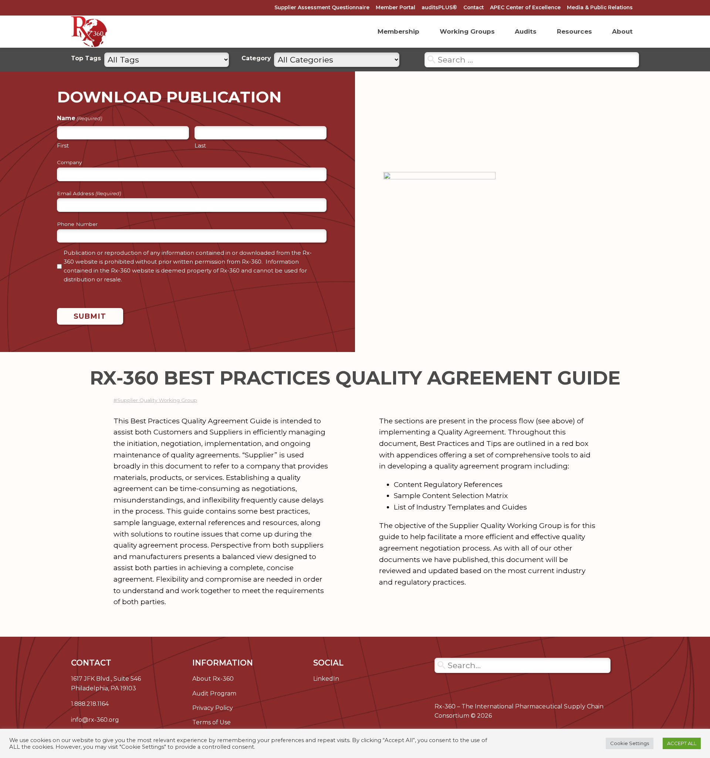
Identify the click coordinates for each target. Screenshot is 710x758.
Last (200, 145)
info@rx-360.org (95, 719)
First (63, 145)
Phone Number (77, 224)
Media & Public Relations (600, 7)
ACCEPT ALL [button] (681, 743)
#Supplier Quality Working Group (155, 400)
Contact (473, 7)
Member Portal (395, 7)
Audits (526, 31)
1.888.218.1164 (90, 703)
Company (69, 162)
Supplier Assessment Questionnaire (321, 7)
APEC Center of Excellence (525, 7)
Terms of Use (211, 722)
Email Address (89, 193)
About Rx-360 (213, 678)
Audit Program (214, 693)
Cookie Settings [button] (629, 743)
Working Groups (467, 31)
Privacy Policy (212, 707)
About (622, 31)
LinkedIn (326, 678)
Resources (574, 31)
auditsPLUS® (439, 7)
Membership (398, 31)
